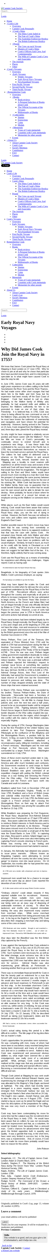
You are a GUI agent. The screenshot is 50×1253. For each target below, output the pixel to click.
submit (5, 1222)
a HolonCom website (10, 1250)
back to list (7, 1245)
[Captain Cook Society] (12, 8)
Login (3, 16)
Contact (26, 1248)
